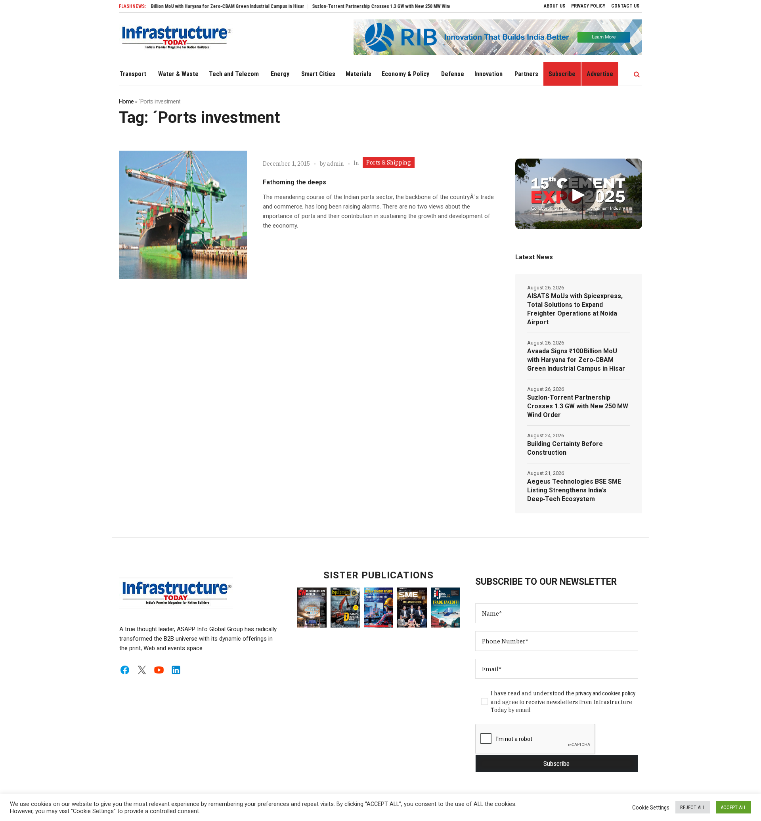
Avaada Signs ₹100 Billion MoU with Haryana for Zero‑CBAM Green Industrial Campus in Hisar (185, 6)
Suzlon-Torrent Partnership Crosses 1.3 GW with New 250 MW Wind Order (366, 6)
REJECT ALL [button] (692, 807)
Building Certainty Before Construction (565, 448)
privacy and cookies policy (605, 693)
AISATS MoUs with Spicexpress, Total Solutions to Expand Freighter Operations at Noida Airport (575, 309)
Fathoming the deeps (294, 182)
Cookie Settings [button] (650, 807)
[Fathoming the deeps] (183, 215)
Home (126, 101)
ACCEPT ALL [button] (733, 807)
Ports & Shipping (388, 162)
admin (335, 163)
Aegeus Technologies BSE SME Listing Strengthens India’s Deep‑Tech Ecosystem (574, 490)
